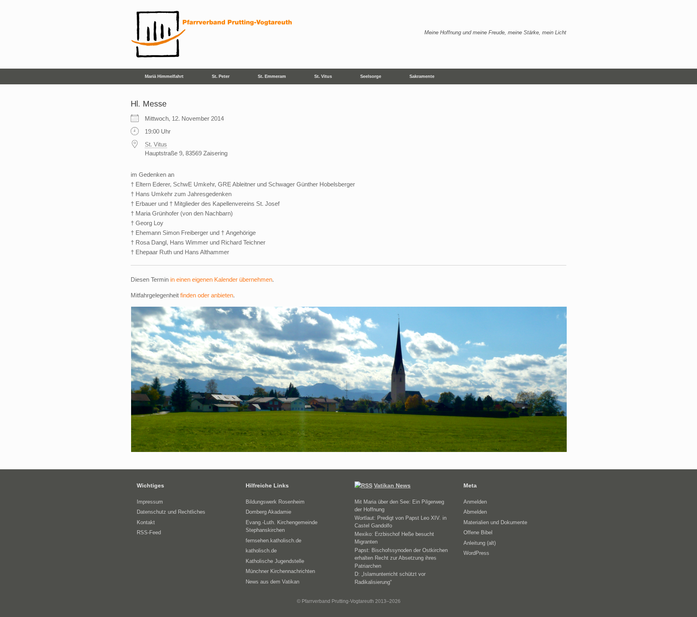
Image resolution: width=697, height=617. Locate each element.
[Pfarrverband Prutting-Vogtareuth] (212, 34)
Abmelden (475, 512)
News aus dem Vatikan (272, 582)
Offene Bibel (477, 532)
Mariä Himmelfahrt (164, 76)
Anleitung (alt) (479, 543)
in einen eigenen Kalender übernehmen (221, 279)
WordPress (476, 553)
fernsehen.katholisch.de (273, 541)
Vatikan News (392, 485)
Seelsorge (370, 76)
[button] (554, 76)
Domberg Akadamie (268, 512)
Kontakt (146, 522)
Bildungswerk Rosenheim (275, 502)
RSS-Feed (149, 532)
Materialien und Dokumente (495, 522)
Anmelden (475, 502)
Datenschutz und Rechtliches (171, 512)
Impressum (150, 502)
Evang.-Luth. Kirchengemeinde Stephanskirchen (281, 526)
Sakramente (421, 76)
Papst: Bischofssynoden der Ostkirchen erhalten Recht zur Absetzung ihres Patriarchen (401, 558)
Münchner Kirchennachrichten (280, 571)
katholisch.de (261, 551)
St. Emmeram (272, 76)
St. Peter (221, 76)
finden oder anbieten (206, 295)
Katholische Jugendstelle (275, 561)
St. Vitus (323, 76)
